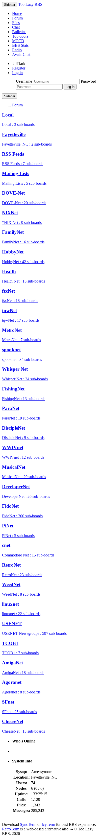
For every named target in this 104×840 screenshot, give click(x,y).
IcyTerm (48, 824)
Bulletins (19, 32)
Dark (21, 63)
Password (88, 81)
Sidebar (9, 96)
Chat (16, 27)
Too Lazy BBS (30, 4)
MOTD (18, 41)
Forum (17, 18)
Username (24, 81)
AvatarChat (21, 54)
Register (18, 68)
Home (17, 13)
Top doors (20, 36)
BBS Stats (20, 45)
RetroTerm (10, 829)
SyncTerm (28, 824)
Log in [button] (17, 73)
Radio (17, 50)
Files (16, 22)
